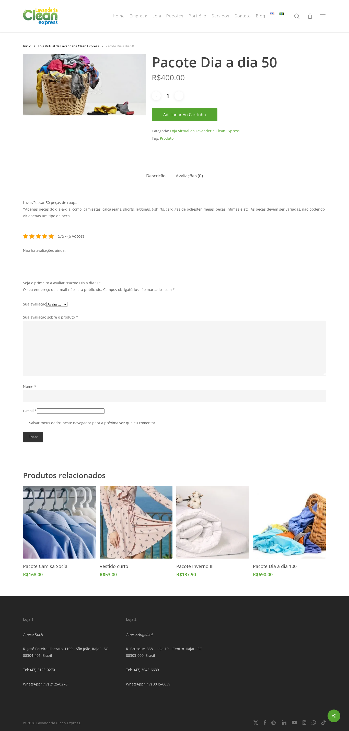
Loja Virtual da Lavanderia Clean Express (68, 46)
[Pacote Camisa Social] (59, 522)
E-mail (30, 410)
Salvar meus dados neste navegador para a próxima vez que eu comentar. (92, 422)
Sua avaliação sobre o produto (50, 317)
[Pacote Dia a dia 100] (289, 522)
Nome (29, 386)
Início (27, 46)
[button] (323, 16)
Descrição (156, 176)
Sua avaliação (34, 304)
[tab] (156, 176)
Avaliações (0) (189, 176)
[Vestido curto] (136, 522)
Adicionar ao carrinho (184, 114)
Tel (128, 669)
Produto (166, 138)
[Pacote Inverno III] (212, 522)
